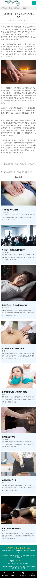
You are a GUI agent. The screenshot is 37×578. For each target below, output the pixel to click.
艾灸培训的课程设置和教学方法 (13, 348)
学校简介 (12, 551)
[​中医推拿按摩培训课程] (18, 204)
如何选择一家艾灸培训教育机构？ (14, 250)
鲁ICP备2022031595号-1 (15, 563)
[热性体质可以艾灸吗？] (18, 475)
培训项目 (19, 551)
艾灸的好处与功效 (8, 437)
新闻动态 (17, 8)
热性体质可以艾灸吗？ (10, 480)
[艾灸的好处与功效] (18, 431)
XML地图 (26, 563)
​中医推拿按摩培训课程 (10, 210)
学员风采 (26, 551)
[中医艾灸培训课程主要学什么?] (18, 523)
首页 (10, 8)
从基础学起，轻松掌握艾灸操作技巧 (19, 172)
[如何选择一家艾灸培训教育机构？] (18, 244)
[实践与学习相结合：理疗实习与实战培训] (18, 386)
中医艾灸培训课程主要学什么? (12, 528)
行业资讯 (25, 8)
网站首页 (4, 551)
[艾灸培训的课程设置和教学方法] (18, 343)
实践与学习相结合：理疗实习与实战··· (15, 392)
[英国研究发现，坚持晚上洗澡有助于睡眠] (18, 300)
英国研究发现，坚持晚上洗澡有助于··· (15, 305)
